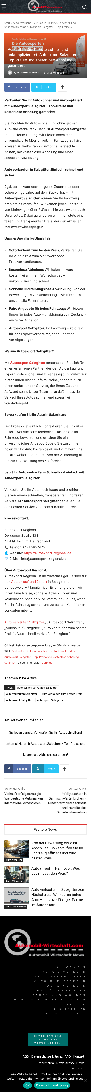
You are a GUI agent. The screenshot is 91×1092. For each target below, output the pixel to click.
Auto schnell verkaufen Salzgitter (37, 687)
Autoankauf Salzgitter (19, 700)
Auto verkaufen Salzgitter (24, 622)
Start (7, 23)
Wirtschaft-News (28, 72)
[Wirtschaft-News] (10, 72)
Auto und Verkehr (16, 906)
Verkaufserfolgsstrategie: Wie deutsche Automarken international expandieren (23, 798)
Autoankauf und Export (29, 582)
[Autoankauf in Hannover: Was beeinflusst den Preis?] (16, 874)
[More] (62, 87)
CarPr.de (47, 662)
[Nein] (85, 1080)
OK (27, 1085)
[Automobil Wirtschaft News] (45, 944)
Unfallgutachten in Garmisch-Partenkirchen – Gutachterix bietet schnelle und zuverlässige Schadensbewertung (67, 803)
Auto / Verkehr (22, 23)
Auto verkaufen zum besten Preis (62, 693)
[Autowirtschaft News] (45, 6)
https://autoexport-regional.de (47, 553)
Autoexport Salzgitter (50, 700)
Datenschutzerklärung (52, 1085)
